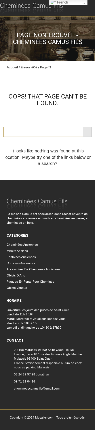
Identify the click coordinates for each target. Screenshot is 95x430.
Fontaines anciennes (21, 257)
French (62, 2)
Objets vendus (17, 287)
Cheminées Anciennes (22, 244)
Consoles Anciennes (21, 263)
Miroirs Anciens (17, 251)
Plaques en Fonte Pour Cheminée (30, 281)
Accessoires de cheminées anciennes (33, 269)
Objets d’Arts (16, 275)
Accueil (12, 67)
